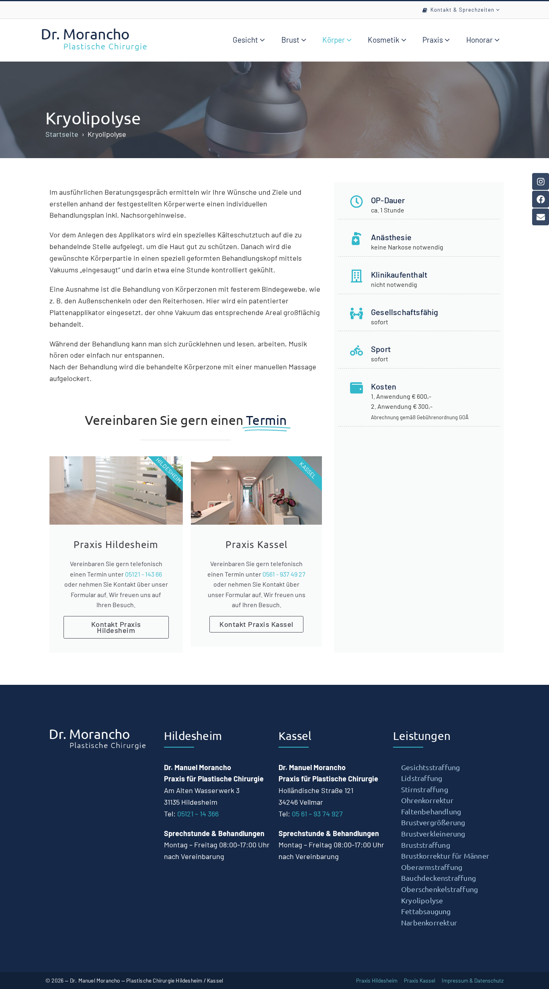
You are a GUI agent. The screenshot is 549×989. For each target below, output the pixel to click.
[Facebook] (540, 199)
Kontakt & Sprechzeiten (463, 9)
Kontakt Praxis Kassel (256, 624)
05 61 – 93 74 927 (317, 813)
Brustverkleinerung (433, 833)
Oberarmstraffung (431, 867)
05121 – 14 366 (198, 813)
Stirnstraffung (424, 789)
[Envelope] (540, 216)
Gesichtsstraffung (430, 767)
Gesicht (246, 39)
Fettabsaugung (426, 911)
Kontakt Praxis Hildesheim (116, 627)
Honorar (480, 39)
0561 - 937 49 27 (283, 574)
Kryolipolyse (93, 117)
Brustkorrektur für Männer (445, 855)
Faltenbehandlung (431, 811)
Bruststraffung (425, 845)
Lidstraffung (421, 778)
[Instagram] (540, 181)
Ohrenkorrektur (427, 800)
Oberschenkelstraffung (439, 889)
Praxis (433, 39)
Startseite (61, 134)
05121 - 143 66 (143, 574)
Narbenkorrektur (429, 922)
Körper (334, 39)
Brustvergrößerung (433, 822)
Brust (291, 39)
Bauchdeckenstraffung (438, 878)
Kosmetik (384, 39)
